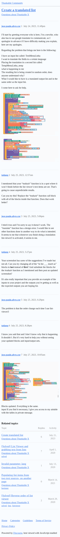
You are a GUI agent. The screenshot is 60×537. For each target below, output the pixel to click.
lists (9, 506)
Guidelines (28, 520)
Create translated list (12, 435)
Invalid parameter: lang (13, 463)
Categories (15, 520)
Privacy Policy (8, 526)
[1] (30, 113)
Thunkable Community (12, 3)
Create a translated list (18, 10)
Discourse (17, 533)
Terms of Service (43, 520)
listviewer (16, 506)
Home (4, 520)
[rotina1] (30, 381)
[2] (30, 149)
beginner (5, 488)
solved (4, 456)
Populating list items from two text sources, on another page (16, 478)
